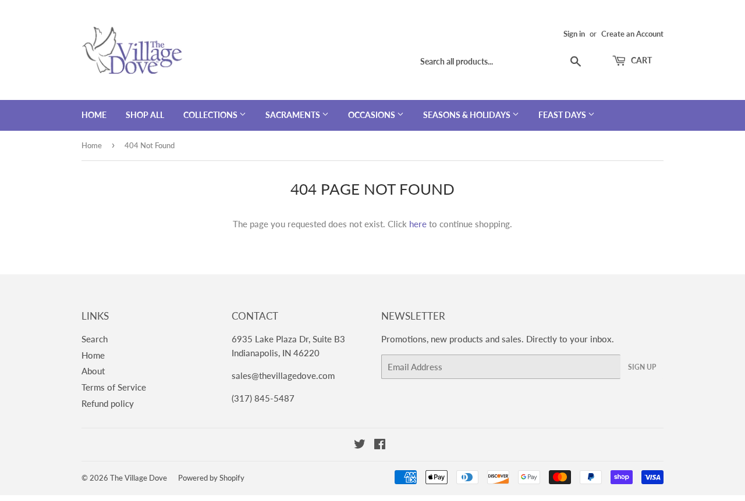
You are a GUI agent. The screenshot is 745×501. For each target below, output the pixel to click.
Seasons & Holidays (467, 115)
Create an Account (632, 33)
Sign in (574, 33)
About (93, 371)
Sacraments (293, 115)
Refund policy (107, 403)
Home (94, 115)
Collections (211, 115)
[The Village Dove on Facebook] (380, 445)
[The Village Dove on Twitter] (360, 445)
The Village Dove (138, 477)
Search (94, 339)
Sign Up (642, 367)
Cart (640, 60)
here (418, 224)
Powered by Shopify (211, 477)
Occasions (372, 115)
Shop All (145, 115)
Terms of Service (113, 387)
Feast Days (563, 115)
